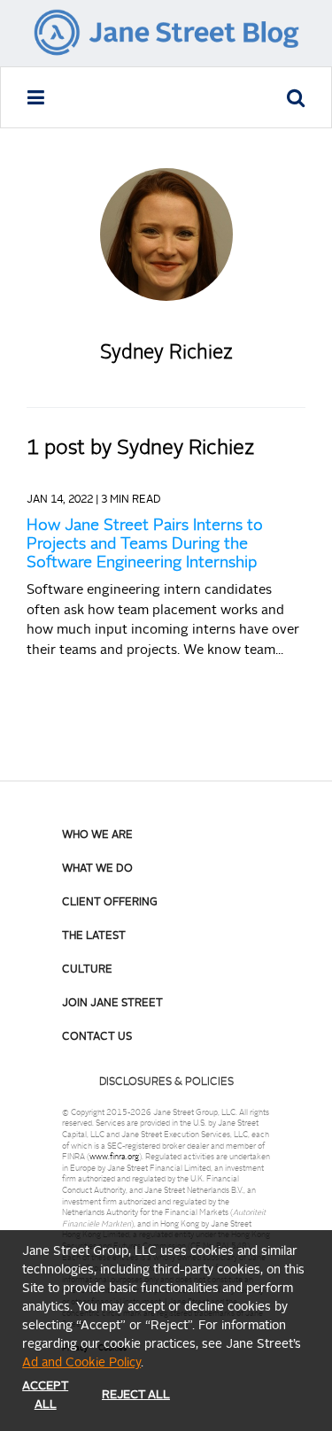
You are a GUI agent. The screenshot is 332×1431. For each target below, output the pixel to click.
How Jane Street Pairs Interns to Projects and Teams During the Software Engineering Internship (145, 544)
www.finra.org (114, 1157)
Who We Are (97, 835)
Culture (87, 970)
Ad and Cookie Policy (81, 1363)
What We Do (97, 869)
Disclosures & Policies (166, 1082)
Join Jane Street (112, 1003)
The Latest (94, 936)
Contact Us (97, 1037)
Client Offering (110, 902)
